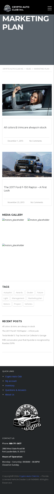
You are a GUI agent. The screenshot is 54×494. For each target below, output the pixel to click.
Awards (19, 292)
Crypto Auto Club (13, 376)
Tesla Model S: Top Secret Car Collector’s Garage (24, 335)
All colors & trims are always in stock (18, 326)
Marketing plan (35, 298)
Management (18, 298)
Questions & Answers (15, 390)
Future (40, 292)
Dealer (30, 292)
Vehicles (28, 304)
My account (11, 381)
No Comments (35, 141)
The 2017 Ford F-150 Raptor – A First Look (20, 331)
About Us (9, 394)
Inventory (9, 385)
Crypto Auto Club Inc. (29, 476)
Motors (7, 304)
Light (6, 298)
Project (17, 304)
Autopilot (8, 292)
